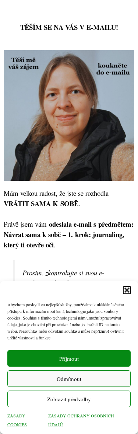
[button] (127, 290)
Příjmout (69, 358)
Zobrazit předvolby (69, 399)
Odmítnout (69, 378)
